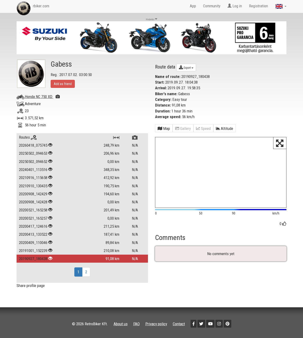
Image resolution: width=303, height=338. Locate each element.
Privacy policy (156, 323)
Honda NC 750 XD (39, 96)
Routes (25, 137)
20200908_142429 (33, 194)
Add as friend (63, 84)
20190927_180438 (33, 258)
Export (187, 67)
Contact (179, 323)
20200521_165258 (33, 210)
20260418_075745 (33, 145)
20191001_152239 (33, 250)
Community (211, 6)
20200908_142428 (33, 202)
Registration (258, 6)
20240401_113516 (33, 169)
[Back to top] (289, 324)
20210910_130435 (33, 186)
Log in (237, 6)
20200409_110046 (33, 242)
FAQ (136, 323)
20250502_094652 (33, 161)
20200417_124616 (33, 226)
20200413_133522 (33, 234)
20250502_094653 (33, 153)
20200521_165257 (33, 218)
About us (121, 323)
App (193, 6)
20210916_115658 (33, 177)
